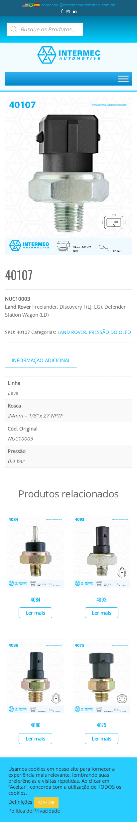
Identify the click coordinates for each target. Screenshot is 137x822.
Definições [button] (20, 802)
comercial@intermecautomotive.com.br (78, 5)
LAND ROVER (72, 332)
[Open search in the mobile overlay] (45, 29)
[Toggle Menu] (123, 79)
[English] (25, 5)
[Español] (37, 5)
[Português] (31, 5)
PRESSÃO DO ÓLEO (110, 332)
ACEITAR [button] (46, 802)
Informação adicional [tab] (41, 360)
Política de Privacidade (34, 811)
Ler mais (35, 612)
